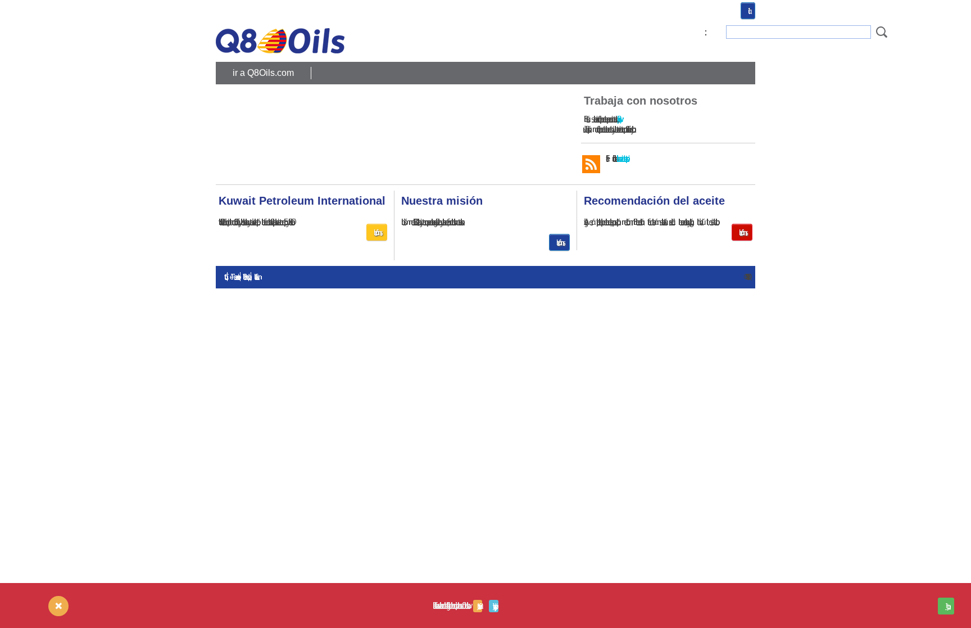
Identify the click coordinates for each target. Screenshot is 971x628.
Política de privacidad (245, 276)
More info (477, 606)
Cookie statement (255, 276)
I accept (946, 606)
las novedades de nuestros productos (620, 158)
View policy (493, 606)
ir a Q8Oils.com (263, 73)
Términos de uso (233, 276)
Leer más (377, 232)
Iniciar (748, 10)
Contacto (225, 276)
